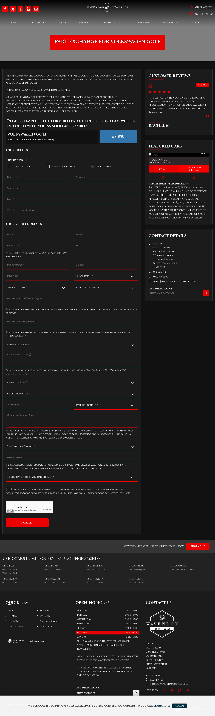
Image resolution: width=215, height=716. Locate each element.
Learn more (161, 706)
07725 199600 (204, 14)
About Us (109, 22)
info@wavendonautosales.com (175, 281)
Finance (61, 22)
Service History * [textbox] (16, 287)
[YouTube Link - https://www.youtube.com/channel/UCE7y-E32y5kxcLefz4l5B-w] (28, 9)
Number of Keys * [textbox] (16, 382)
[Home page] (107, 7)
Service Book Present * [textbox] (88, 287)
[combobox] (106, 276)
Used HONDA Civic (96, 569)
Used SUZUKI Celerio (54, 582)
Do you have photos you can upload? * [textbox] (30, 476)
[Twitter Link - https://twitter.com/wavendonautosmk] (13, 9)
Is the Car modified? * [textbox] (19, 393)
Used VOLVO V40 (137, 582)
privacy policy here (117, 493)
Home (12, 22)
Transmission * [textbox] (84, 276)
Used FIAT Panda (10, 573)
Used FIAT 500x (9, 569)
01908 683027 (203, 7)
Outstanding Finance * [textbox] (20, 446)
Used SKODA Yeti (10, 582)
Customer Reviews (138, 22)
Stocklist (34, 22)
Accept (179, 706)
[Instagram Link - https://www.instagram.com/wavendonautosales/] (20, 9)
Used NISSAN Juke (137, 569)
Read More (155, 112)
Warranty (85, 22)
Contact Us (198, 22)
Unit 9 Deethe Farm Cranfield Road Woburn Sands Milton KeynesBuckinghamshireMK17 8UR (165, 255)
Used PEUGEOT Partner (182, 569)
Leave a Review (170, 22)
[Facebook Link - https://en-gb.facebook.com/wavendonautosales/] (5, 9)
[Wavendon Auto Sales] (162, 637)
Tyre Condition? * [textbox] (87, 405)
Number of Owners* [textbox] (18, 344)
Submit (27, 522)
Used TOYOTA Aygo (96, 582)
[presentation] (163, 177)
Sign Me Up (198, 546)
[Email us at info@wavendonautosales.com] (36, 9)
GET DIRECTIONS (87, 687)
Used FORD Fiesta (53, 569)
